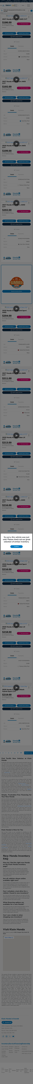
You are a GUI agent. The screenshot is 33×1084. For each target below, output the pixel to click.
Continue (16, 546)
